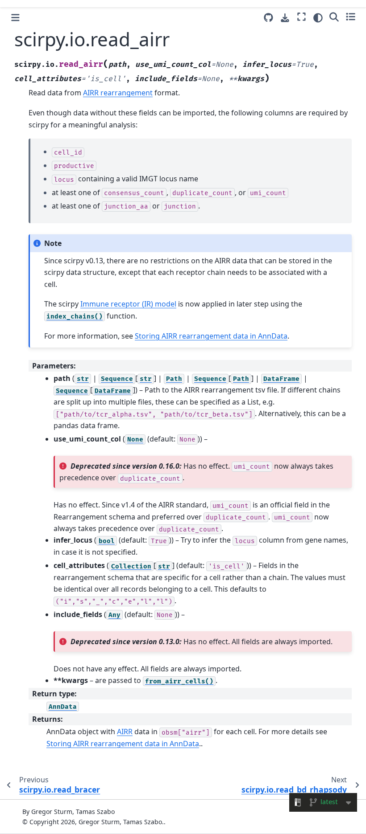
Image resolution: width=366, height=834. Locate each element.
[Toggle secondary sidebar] (350, 16)
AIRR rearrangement (118, 93)
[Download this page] (285, 18)
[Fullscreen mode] (301, 16)
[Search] (334, 16)
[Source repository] (268, 17)
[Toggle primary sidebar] (15, 17)
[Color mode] (318, 17)
